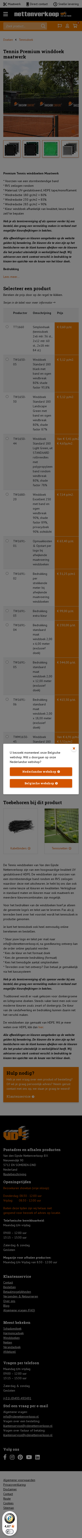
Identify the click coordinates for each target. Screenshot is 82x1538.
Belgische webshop (39, 783)
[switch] (10, 1531)
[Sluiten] (74, 748)
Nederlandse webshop (39, 772)
